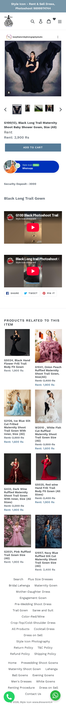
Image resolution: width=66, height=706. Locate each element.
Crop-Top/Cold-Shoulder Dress (33, 622)
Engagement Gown (33, 598)
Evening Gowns (43, 675)
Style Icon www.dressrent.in (36, 702)
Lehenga (51, 669)
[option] (17, 109)
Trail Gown (20, 610)
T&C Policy (45, 647)
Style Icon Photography (33, 641)
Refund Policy (20, 654)
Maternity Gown (45, 585)
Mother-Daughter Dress (33, 591)
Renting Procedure (21, 687)
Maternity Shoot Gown (24, 669)
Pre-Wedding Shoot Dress (33, 604)
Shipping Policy (45, 654)
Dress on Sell (33, 635)
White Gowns (45, 681)
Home (12, 663)
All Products (20, 629)
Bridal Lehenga (19, 585)
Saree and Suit (42, 610)
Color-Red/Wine (33, 616)
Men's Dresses (21, 681)
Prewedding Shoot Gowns (39, 663)
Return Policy (23, 647)
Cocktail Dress (44, 629)
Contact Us (33, 694)
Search (18, 579)
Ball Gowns (20, 675)
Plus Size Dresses (40, 579)
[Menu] (60, 21)
